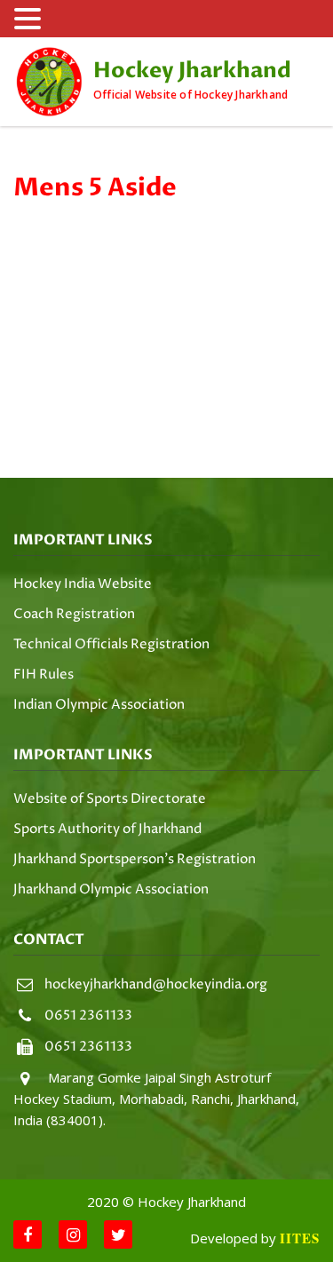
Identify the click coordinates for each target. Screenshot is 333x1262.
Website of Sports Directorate (109, 799)
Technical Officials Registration (111, 644)
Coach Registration (74, 614)
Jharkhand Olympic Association (111, 889)
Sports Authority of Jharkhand (107, 829)
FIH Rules (43, 674)
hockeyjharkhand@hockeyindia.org (155, 984)
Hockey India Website (82, 584)
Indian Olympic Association (99, 704)
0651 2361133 (88, 1015)
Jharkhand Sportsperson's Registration (134, 859)
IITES (300, 1238)
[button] (30, 19)
